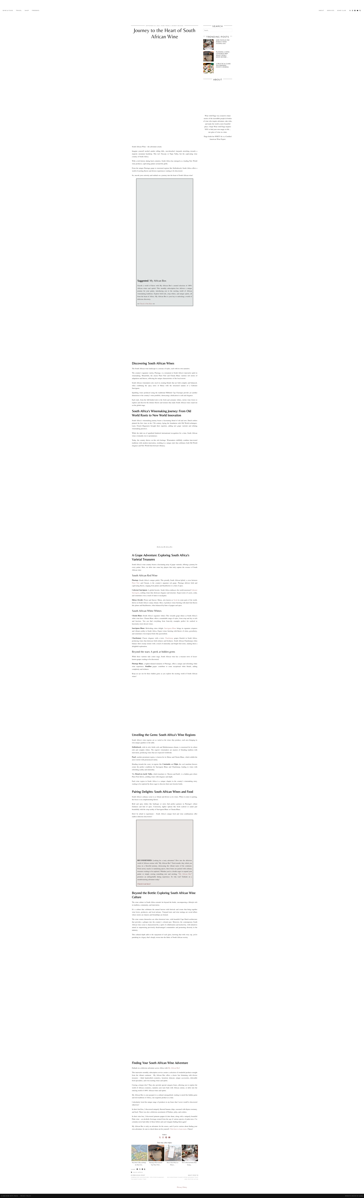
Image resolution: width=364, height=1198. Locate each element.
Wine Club (341, 10)
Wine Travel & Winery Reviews (172, 25)
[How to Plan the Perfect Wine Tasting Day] (190, 1153)
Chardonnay (169, 638)
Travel (19, 10)
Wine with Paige (12, 1195)
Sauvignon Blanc (170, 628)
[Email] (357, 10)
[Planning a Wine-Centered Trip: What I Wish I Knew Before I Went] (156, 1153)
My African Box (185, 874)
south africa (138, 1172)
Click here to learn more (178, 1129)
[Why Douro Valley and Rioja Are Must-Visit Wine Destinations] (139, 1153)
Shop (27, 10)
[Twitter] (350, 10)
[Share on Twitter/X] (140, 1169)
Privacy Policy (182, 1187)
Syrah (176, 600)
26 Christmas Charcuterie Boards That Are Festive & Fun (182, 1177)
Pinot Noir (136, 583)
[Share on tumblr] (145, 1169)
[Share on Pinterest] (142, 1169)
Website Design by (354, 1195)
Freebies (35, 10)
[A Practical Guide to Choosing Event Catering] (208, 68)
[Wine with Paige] (182, 10)
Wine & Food (8, 10)
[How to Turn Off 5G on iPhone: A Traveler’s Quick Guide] (173, 1153)
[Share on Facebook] (137, 1169)
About (321, 10)
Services (330, 10)
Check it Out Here (146, 303)
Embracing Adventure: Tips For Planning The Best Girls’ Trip (147, 1177)
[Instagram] (352, 10)
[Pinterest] (355, 10)
